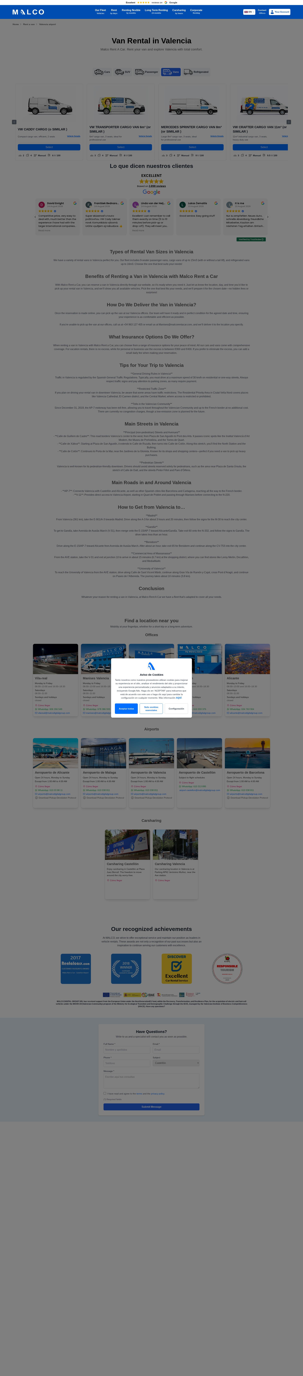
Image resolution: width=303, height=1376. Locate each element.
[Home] (28, 12)
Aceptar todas (126, 708)
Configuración (176, 708)
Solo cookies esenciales (151, 708)
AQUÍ (178, 698)
